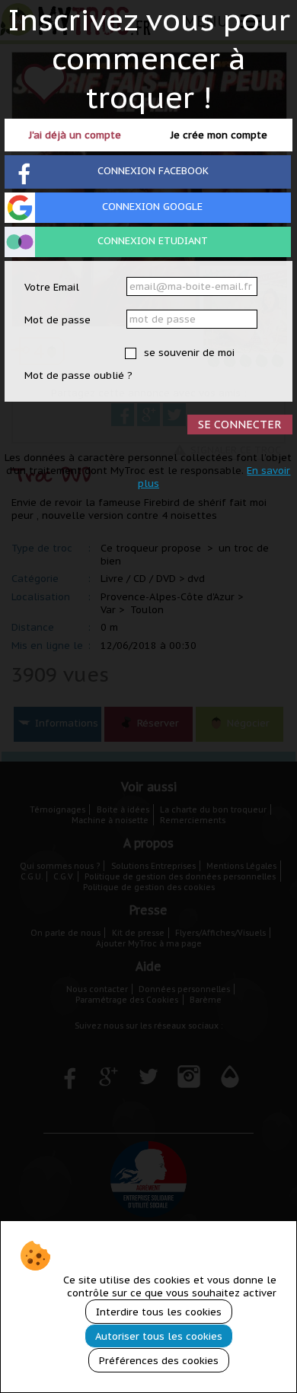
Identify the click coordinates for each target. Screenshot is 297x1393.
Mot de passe (57, 319)
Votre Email (51, 287)
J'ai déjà (75, 135)
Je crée (219, 135)
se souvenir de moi (188, 352)
